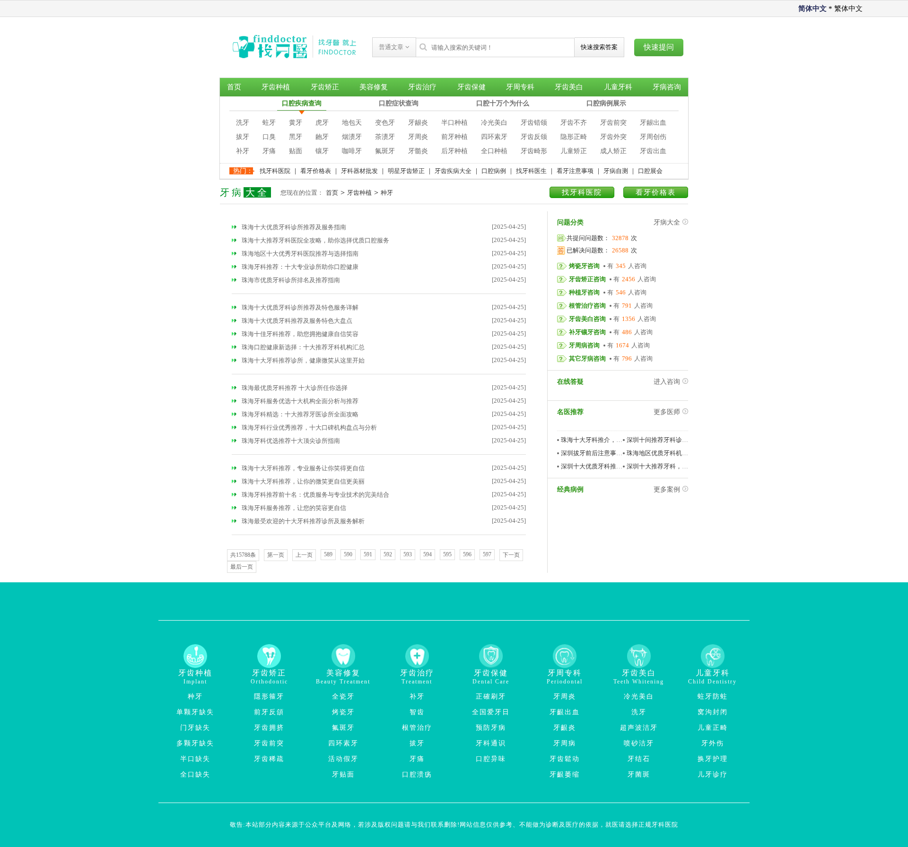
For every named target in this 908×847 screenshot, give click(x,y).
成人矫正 (613, 151)
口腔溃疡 (417, 774)
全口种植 (494, 151)
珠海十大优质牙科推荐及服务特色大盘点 (296, 320)
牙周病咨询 (584, 345)
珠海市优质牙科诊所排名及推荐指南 (290, 280)
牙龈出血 (653, 122)
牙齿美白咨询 (587, 318)
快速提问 (659, 47)
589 (328, 554)
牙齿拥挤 (269, 727)
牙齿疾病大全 (453, 170)
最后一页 (241, 566)
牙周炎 (418, 136)
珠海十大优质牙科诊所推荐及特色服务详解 (299, 307)
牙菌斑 (639, 774)
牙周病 (564, 743)
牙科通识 (491, 743)
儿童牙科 (618, 87)
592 (388, 554)
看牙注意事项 (575, 170)
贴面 (295, 151)
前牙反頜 (269, 712)
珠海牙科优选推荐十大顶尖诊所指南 (290, 440)
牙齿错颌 (534, 122)
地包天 (352, 122)
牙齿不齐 (573, 122)
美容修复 (373, 87)
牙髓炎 (418, 151)
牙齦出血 (565, 712)
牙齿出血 (653, 151)
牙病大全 (667, 222)
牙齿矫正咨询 (587, 279)
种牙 (387, 192)
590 (348, 554)
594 (427, 554)
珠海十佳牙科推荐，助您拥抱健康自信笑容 (299, 333)
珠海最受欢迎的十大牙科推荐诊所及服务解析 (302, 521)
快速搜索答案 (599, 47)
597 (487, 554)
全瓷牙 (343, 696)
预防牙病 (491, 727)
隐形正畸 (573, 136)
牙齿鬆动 (565, 758)
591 (368, 554)
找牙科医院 (275, 170)
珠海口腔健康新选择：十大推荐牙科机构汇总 (302, 347)
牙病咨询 (667, 87)
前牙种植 (454, 136)
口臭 (269, 136)
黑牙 (295, 136)
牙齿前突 (613, 122)
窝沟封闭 (713, 712)
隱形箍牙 (269, 696)
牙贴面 (343, 774)
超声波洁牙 (639, 727)
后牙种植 (454, 151)
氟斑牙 (385, 151)
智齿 (417, 712)
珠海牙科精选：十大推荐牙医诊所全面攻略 (299, 414)
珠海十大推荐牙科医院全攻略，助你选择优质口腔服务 (314, 240)
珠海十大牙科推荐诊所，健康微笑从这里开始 (302, 360)
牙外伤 (712, 743)
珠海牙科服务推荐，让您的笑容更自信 (293, 507)
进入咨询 (667, 381)
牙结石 (639, 758)
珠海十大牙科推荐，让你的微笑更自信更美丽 (302, 481)
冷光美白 (494, 122)
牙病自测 (615, 170)
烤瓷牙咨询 (584, 265)
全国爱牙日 (491, 712)
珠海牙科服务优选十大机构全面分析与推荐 (299, 401)
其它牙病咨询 (587, 358)
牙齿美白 (569, 87)
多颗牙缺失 (195, 743)
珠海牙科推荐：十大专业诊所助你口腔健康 (299, 266)
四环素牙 (494, 136)
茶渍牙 (385, 136)
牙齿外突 (613, 136)
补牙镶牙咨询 (587, 332)
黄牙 (295, 122)
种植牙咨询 (584, 292)
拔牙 (242, 136)
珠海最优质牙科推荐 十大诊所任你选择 (294, 387)
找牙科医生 (531, 170)
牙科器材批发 (359, 170)
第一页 (275, 555)
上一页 (304, 555)
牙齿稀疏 (269, 758)
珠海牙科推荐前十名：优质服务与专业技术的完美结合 (314, 494)
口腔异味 (491, 758)
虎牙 (322, 122)
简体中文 (812, 8)
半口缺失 (195, 758)
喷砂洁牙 (639, 743)
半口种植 (454, 122)
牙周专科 (520, 87)
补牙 (242, 151)
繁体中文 (848, 8)
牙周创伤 (653, 136)
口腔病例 (493, 170)
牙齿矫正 (325, 87)
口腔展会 (650, 170)
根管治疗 (417, 727)
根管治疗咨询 (587, 305)
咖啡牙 (352, 151)
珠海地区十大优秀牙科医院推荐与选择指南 (299, 253)
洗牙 (242, 122)
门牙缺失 (195, 727)
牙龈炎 (418, 122)
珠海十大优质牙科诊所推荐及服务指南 (293, 227)
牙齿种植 (276, 87)
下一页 (511, 555)
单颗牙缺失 (195, 712)
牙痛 (269, 151)
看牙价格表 (315, 170)
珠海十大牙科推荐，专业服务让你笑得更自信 (302, 468)
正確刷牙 (491, 696)
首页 (234, 87)
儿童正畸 (713, 727)
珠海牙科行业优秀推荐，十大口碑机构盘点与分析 (308, 427)
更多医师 (667, 411)
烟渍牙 (352, 136)
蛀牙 (269, 122)
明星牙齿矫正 (406, 170)
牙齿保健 (471, 87)
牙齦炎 (564, 727)
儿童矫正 (573, 151)
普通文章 (392, 47)
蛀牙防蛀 (713, 696)
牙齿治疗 (422, 87)
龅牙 (322, 136)
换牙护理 (713, 758)
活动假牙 (343, 758)
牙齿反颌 (534, 136)
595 (447, 554)
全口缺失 (195, 774)
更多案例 (667, 489)
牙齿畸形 (534, 151)
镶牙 (322, 151)
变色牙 (385, 122)
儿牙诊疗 (713, 774)
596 (467, 554)
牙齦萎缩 (565, 774)
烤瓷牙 (343, 712)
